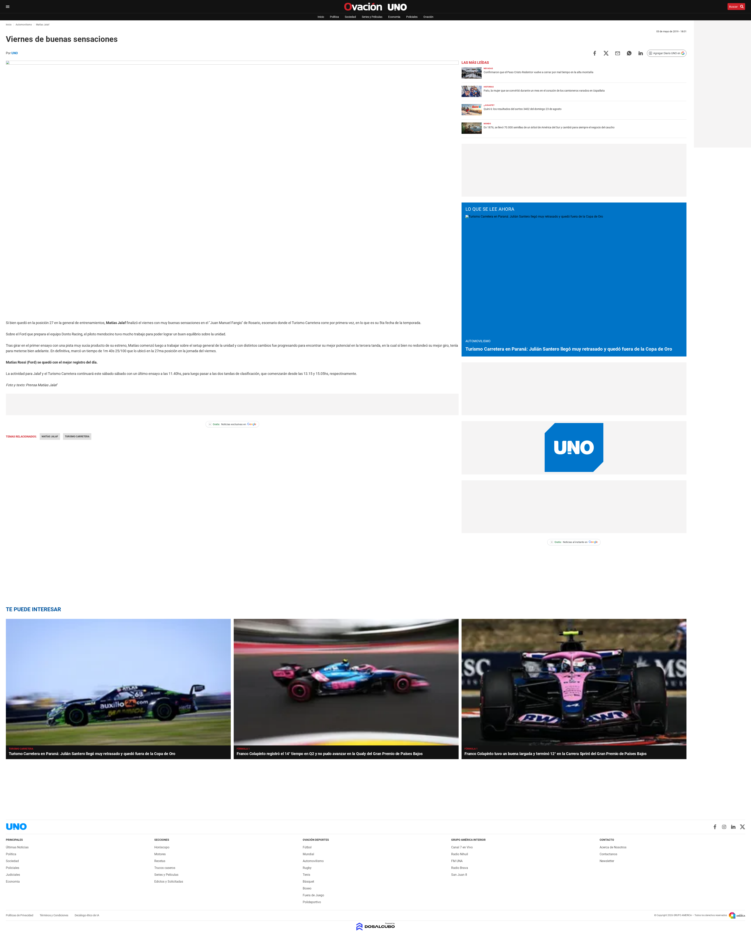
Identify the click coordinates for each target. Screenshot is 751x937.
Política (334, 16)
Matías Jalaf (50, 436)
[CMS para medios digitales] (375, 927)
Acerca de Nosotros (613, 847)
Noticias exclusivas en (227, 424)
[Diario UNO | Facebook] (715, 826)
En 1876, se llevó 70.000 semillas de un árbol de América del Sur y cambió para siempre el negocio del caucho (549, 127)
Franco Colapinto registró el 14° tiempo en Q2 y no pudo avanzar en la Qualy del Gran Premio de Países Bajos (330, 753)
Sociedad (350, 16)
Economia (394, 16)
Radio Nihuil (459, 854)
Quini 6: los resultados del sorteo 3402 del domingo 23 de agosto (522, 109)
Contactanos (608, 854)
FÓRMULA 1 (243, 748)
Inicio (321, 16)
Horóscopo (161, 847)
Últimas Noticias (17, 847)
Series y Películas (372, 16)
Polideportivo (312, 902)
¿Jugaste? (489, 105)
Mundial (308, 854)
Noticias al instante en (569, 542)
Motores (160, 854)
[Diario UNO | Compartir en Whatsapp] (629, 53)
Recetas (159, 861)
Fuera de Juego (313, 895)
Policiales (412, 16)
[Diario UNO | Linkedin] (733, 826)
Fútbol (307, 847)
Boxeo (307, 888)
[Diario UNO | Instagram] (724, 826)
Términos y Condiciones (54, 915)
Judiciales (13, 875)
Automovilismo (313, 861)
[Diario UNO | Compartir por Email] (617, 53)
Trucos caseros (164, 868)
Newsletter (607, 861)
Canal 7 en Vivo (462, 847)
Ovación (428, 16)
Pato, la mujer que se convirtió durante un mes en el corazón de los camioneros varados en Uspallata (544, 90)
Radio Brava (459, 868)
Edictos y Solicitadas (168, 881)
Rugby (307, 868)
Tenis (306, 875)
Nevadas (488, 68)
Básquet (308, 881)
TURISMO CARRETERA (21, 748)
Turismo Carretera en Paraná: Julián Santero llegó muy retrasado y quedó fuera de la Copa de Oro (568, 349)
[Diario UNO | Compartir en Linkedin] (640, 53)
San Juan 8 (459, 875)
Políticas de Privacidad (20, 915)
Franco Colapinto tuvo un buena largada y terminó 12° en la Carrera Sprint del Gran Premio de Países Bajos (555, 753)
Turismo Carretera (77, 436)
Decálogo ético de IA (87, 915)
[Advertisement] (232, 404)
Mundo (487, 123)
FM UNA (457, 861)
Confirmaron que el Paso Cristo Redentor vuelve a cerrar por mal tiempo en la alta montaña (538, 72)
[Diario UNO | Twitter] (742, 826)
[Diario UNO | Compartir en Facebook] (594, 53)
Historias (489, 87)
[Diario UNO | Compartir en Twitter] (606, 53)
